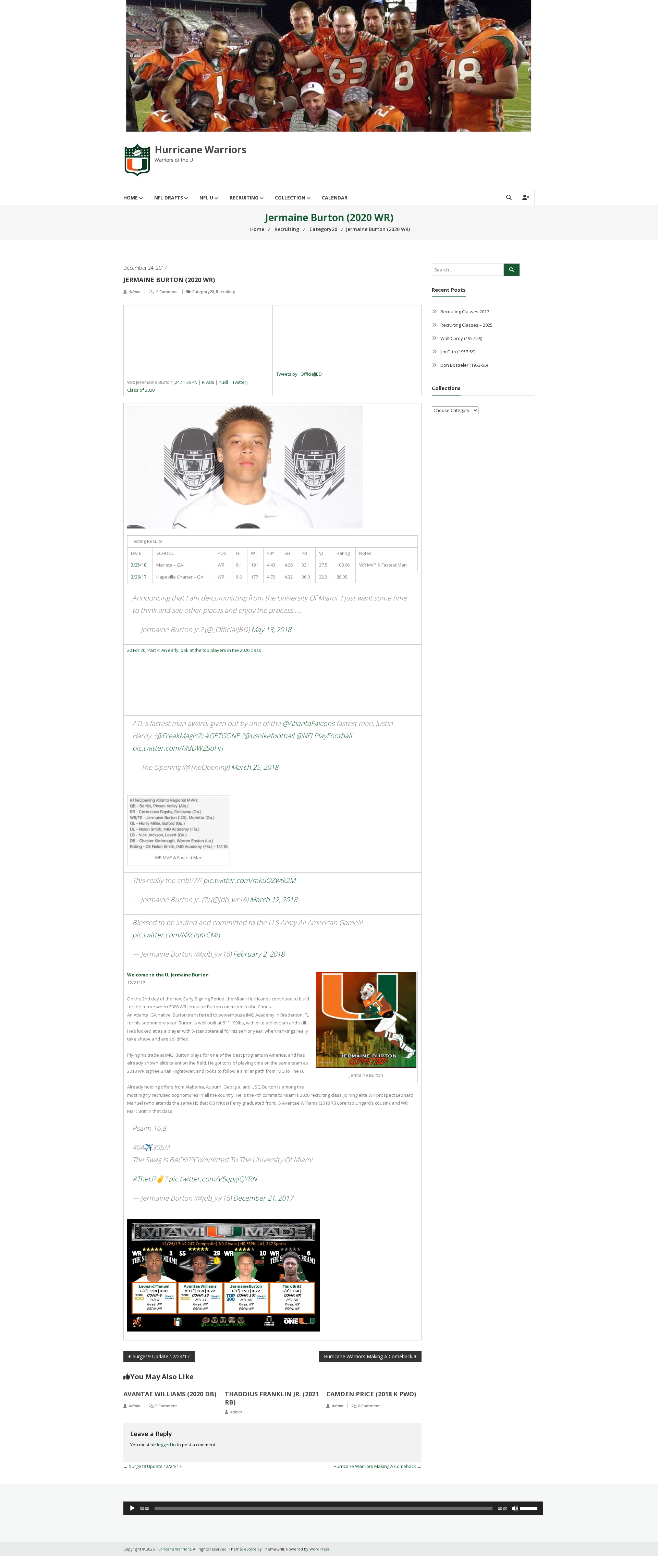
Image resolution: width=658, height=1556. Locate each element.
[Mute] (514, 1508)
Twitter (239, 382)
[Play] (132, 1508)
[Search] (512, 270)
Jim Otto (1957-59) (457, 352)
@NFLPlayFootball (324, 735)
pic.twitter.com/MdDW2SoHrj (177, 748)
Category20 (203, 291)
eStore (250, 1549)
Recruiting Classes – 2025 (466, 325)
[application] (333, 1508)
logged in (166, 1445)
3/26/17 (138, 577)
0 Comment (167, 291)
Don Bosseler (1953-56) (464, 365)
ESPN (191, 382)
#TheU (142, 1178)
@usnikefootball (269, 735)
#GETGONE (222, 735)
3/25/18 (138, 565)
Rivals (208, 382)
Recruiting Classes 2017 (464, 311)
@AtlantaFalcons (308, 723)
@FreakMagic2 (178, 735)
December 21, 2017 (263, 1198)
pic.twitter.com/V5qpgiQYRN (213, 1178)
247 (178, 382)
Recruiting (244, 197)
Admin (134, 291)
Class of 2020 (141, 390)
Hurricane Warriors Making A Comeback (368, 1356)
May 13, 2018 (271, 629)
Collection (290, 197)
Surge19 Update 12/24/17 (161, 1356)
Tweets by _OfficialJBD (299, 374)
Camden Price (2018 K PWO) (371, 1394)
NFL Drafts (168, 197)
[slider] (529, 1508)
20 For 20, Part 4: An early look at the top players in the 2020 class (194, 650)
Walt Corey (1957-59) (461, 338)
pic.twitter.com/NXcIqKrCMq (176, 934)
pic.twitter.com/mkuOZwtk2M (249, 880)
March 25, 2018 (254, 767)
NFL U (206, 197)
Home (130, 197)
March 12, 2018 (273, 899)
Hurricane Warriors (200, 149)
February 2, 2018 (258, 954)
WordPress (319, 1549)
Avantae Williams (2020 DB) (169, 1394)
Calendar (335, 197)
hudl (223, 382)
